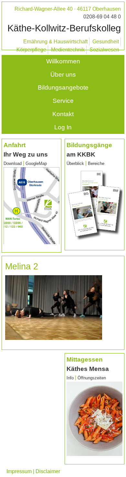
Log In (63, 127)
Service (63, 100)
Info (71, 377)
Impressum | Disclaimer (33, 471)
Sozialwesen (104, 49)
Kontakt (63, 114)
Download (13, 163)
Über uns (63, 74)
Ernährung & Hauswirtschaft (55, 41)
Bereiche (96, 163)
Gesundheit (105, 41)
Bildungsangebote (63, 87)
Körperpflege (31, 49)
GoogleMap (36, 163)
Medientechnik (68, 49)
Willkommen (63, 61)
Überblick (75, 163)
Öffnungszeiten (92, 377)
